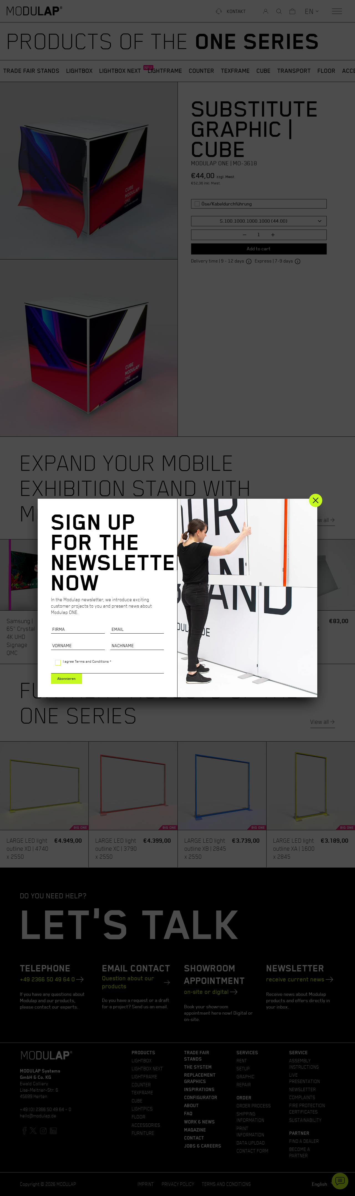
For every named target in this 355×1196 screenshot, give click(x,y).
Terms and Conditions (92, 661)
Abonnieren (66, 679)
